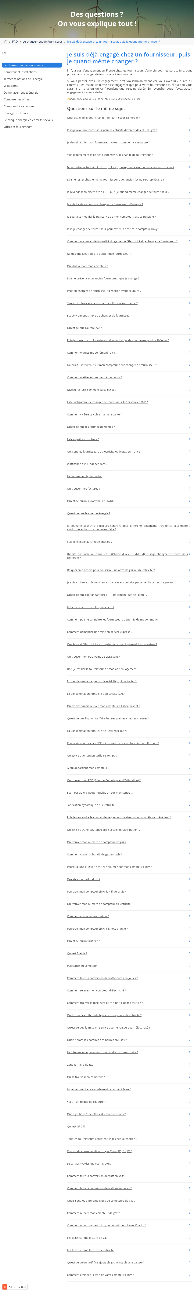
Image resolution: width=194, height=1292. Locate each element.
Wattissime (11, 86)
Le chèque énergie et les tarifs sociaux (28, 120)
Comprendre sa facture (19, 106)
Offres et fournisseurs (18, 127)
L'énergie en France (16, 113)
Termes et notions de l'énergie (23, 79)
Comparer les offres (17, 99)
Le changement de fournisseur (23, 65)
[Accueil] (5, 41)
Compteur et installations (20, 72)
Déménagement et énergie (21, 92)
